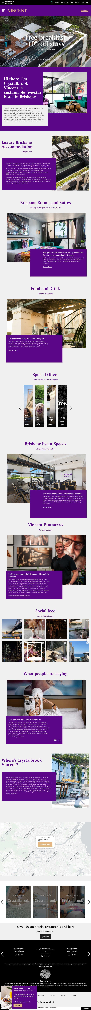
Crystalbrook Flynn (45, 948)
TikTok (53, 1002)
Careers (53, 995)
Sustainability (40, 995)
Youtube (47, 1002)
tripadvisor (22, 955)
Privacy (74, 995)
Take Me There (47, 267)
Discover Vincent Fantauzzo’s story (18, 596)
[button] (40, 65)
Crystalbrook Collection (9, 2)
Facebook (16, 955)
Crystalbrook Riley (19, 948)
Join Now (45, 936)
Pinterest (50, 1002)
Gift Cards (85, 2)
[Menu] (3, 2)
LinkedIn (44, 1002)
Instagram (19, 955)
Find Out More (47, 507)
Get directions (45, 844)
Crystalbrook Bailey (72, 948)
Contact (63, 995)
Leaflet (89, 875)
